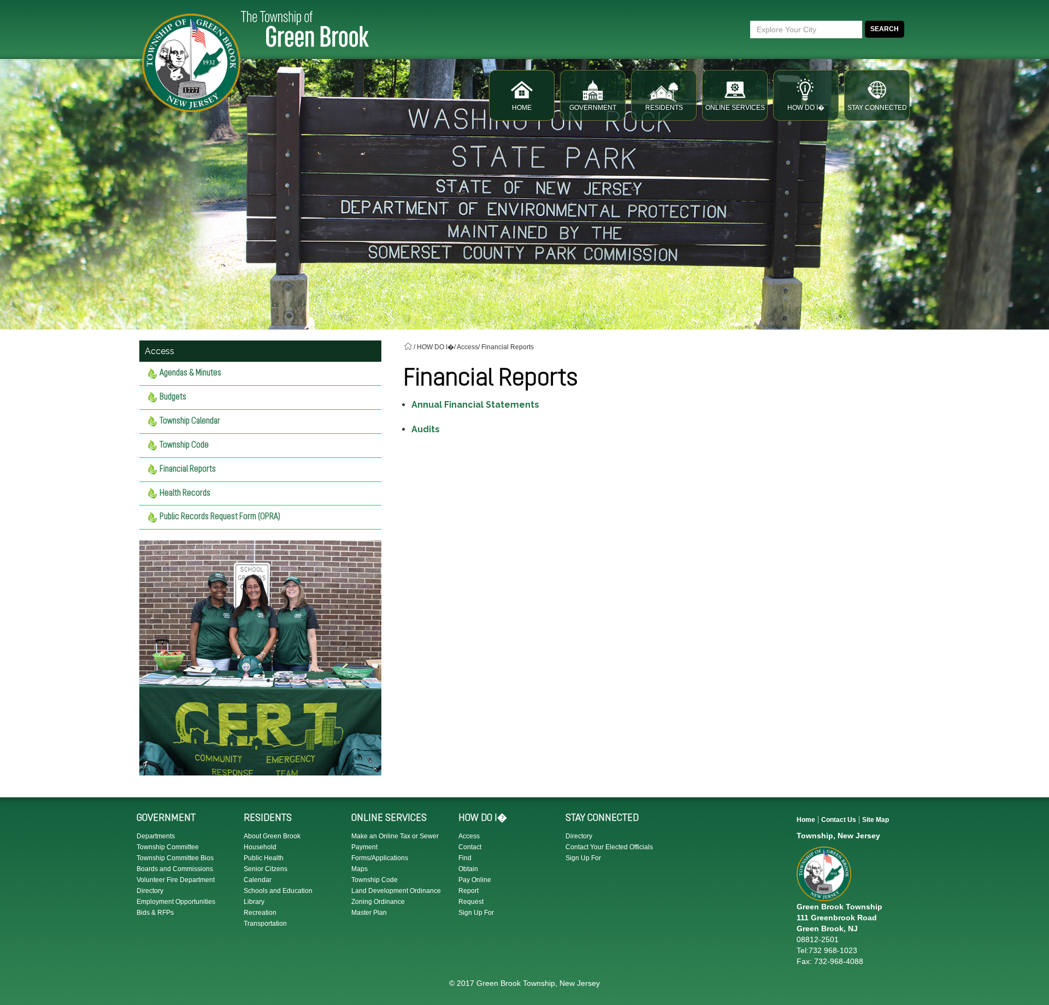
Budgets (173, 397)
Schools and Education (278, 891)
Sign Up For (476, 912)
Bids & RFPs (155, 912)
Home (806, 820)
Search (884, 29)
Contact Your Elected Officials (609, 847)
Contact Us (838, 820)
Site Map (875, 820)
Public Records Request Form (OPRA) (220, 517)
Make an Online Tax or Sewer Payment (395, 841)
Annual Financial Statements (475, 404)
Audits (425, 429)
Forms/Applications (379, 858)
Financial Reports (188, 469)
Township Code (184, 445)
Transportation (265, 923)
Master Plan (369, 912)
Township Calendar (190, 421)
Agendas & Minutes (190, 373)
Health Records (185, 493)
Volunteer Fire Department (176, 880)
